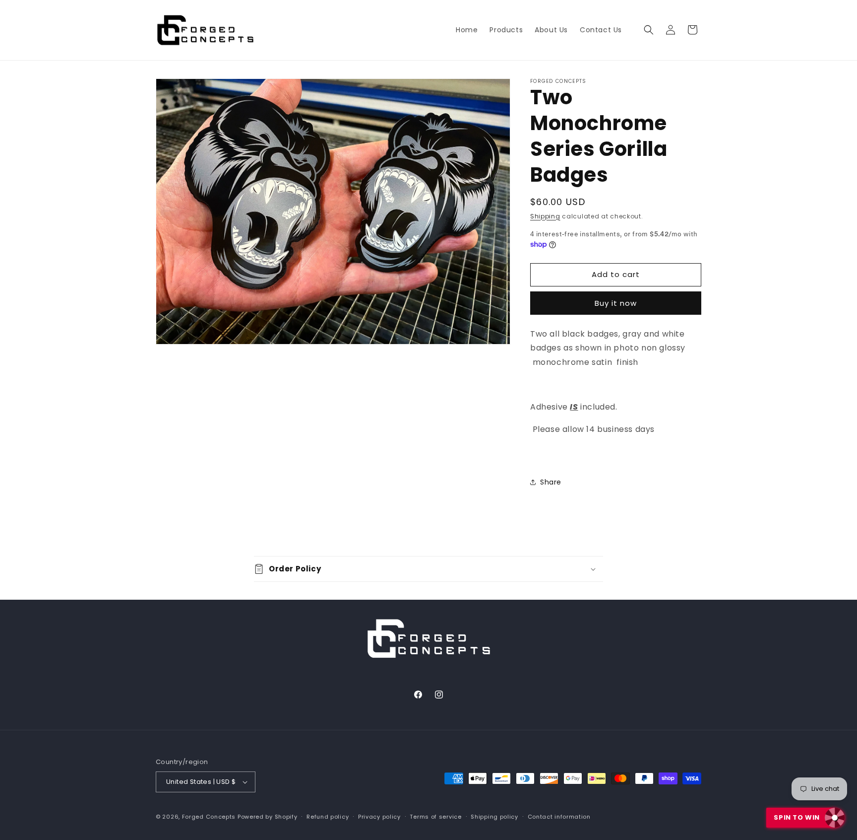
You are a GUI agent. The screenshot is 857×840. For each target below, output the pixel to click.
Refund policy (327, 817)
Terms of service (435, 817)
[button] (649, 30)
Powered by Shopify (268, 817)
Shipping (545, 216)
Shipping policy (494, 817)
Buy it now (616, 303)
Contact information (559, 817)
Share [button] (550, 482)
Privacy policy (379, 817)
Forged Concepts (209, 817)
